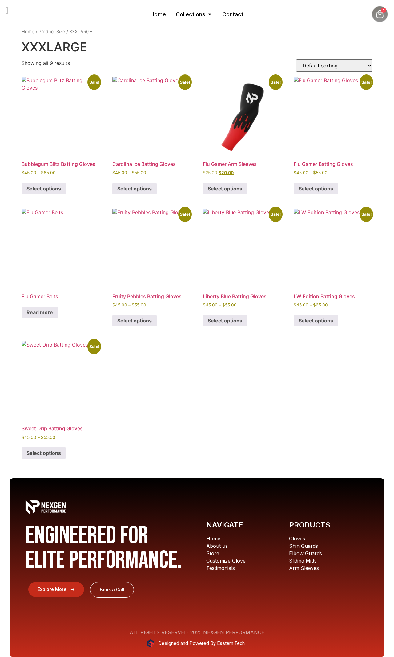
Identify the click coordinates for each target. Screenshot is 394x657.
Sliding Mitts (303, 561)
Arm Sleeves (304, 568)
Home (28, 31)
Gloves (297, 538)
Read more (39, 312)
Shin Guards (303, 546)
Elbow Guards (305, 553)
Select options (43, 189)
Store (212, 553)
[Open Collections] (209, 14)
